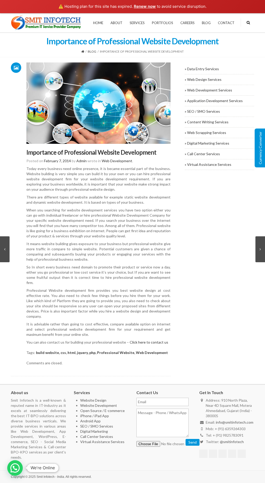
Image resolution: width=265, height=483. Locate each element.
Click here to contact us (149, 342)
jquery (82, 352)
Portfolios (162, 23)
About (116, 23)
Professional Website (115, 352)
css (63, 352)
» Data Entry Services (202, 69)
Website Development (98, 405)
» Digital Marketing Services (207, 143)
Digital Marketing (94, 431)
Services (137, 23)
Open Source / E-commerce (102, 410)
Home (98, 23)
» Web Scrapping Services (205, 132)
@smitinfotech (232, 441)
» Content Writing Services (207, 122)
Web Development (117, 161)
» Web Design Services (203, 79)
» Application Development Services (214, 100)
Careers (187, 23)
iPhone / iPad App (94, 416)
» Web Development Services (208, 90)
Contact (226, 23)
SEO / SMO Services (96, 426)
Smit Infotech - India (50, 477)
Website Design (93, 400)
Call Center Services (96, 436)
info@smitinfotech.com (234, 422)
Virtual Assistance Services (102, 441)
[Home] (82, 51)
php (92, 352)
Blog (206, 23)
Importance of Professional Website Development (91, 152)
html (72, 352)
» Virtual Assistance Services (208, 164)
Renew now (145, 6)
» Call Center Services (202, 154)
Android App (90, 421)
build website (47, 352)
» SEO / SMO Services (202, 111)
